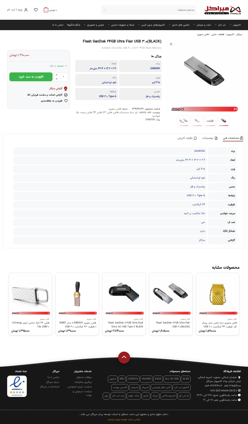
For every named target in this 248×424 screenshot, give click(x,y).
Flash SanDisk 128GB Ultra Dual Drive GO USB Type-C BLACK (125, 324)
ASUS (158, 379)
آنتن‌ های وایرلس (161, 387)
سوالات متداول (84, 377)
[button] (50, 10)
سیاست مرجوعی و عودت (82, 393)
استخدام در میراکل (49, 387)
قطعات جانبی (217, 34)
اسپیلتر (134, 387)
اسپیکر (145, 387)
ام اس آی (184, 396)
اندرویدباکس (168, 396)
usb (149, 112)
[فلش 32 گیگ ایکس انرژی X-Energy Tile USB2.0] (30, 294)
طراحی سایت (134, 419)
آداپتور (112, 379)
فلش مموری (203, 34)
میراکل (239, 34)
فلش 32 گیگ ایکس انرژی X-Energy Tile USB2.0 (30, 324)
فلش (115, 112)
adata (142, 112)
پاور (106, 396)
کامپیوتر (230, 34)
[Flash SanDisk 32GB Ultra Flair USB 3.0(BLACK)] (170, 294)
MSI (122, 379)
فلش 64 (97, 112)
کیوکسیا (156, 116)
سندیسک (124, 112)
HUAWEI (146, 379)
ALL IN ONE (172, 379)
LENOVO (133, 379)
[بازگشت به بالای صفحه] (124, 358)
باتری (146, 396)
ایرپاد (155, 396)
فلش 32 (107, 112)
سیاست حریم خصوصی (79, 387)
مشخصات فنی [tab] (231, 138)
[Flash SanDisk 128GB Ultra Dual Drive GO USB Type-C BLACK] (124, 294)
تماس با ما (53, 377)
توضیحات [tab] (208, 138)
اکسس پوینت (120, 387)
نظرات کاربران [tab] (185, 138)
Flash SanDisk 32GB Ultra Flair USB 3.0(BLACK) (173, 324)
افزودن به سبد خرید (31, 76)
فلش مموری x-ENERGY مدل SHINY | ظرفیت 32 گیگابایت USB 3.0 (77, 324)
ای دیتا (133, 112)
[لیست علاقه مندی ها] (36, 9)
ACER (186, 379)
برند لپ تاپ (118, 396)
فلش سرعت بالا (84, 112)
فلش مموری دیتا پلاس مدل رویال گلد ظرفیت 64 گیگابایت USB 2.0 (219, 324)
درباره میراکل (52, 382)
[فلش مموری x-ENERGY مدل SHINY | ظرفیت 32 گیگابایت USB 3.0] (77, 294)
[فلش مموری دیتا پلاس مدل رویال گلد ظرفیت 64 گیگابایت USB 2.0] (217, 294)
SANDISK (150, 119)
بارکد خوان (133, 396)
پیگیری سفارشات (83, 382)
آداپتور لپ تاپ (181, 387)
